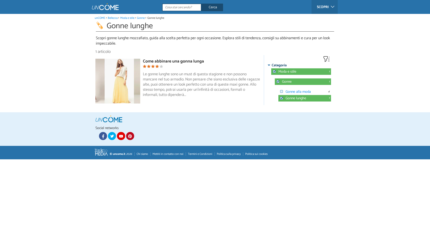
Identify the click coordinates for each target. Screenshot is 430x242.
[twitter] (112, 136)
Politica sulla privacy (229, 154)
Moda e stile (127, 18)
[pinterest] (130, 136)
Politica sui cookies (256, 154)
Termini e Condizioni (200, 154)
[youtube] (121, 136)
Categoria (279, 65)
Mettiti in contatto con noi (168, 154)
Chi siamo (142, 154)
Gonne (141, 18)
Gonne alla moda (298, 92)
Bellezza (113, 18)
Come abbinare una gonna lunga (173, 61)
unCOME (100, 18)
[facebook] (103, 136)
